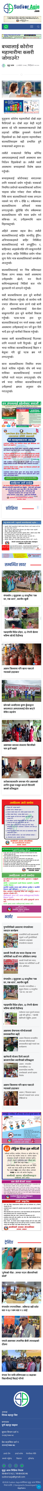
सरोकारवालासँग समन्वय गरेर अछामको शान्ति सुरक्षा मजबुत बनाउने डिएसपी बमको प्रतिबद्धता (21, 785)
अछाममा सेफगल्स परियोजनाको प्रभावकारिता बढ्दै (18, 1032)
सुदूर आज (10, 65)
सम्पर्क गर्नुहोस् (7, 1458)
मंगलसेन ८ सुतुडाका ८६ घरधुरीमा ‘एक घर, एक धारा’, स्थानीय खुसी (20, 597)
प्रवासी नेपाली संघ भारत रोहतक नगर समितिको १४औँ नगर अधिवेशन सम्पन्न (20, 955)
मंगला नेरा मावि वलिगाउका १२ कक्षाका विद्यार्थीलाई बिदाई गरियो (19, 1377)
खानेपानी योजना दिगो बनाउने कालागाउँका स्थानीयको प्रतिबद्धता (19, 1058)
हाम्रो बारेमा (19, 1453)
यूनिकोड (31, 1458)
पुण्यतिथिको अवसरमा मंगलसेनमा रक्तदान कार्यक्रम (18, 929)
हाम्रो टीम (7, 1453)
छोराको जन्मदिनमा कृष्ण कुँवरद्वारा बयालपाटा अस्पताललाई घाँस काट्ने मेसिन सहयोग (19, 708)
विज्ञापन (19, 1458)
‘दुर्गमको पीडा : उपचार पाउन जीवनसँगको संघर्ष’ (20, 1274)
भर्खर (9, 917)
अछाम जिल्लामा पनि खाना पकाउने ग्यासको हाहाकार (19, 670)
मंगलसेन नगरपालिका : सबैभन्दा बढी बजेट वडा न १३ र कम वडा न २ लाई (20, 1308)
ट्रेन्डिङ (9, 1242)
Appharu (21, 1488)
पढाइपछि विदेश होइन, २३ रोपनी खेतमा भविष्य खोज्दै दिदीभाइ (21, 634)
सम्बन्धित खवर (15, 565)
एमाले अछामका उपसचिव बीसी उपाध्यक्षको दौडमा (20, 1342)
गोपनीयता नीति (31, 1453)
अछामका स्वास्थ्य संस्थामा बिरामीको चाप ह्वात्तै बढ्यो (19, 747)
